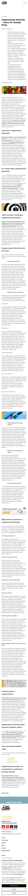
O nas (3, 837)
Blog (3, 845)
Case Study (5, 840)
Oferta (3, 855)
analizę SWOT (11, 757)
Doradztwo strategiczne (7, 858)
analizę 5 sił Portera (13, 761)
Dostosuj (14, 889)
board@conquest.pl (7, 816)
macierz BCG (11, 762)
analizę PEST (11, 759)
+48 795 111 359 (6, 819)
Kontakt (4, 848)
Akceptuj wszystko (14, 885)
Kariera (4, 843)
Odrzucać (14, 893)
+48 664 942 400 (7, 818)
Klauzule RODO (6, 850)
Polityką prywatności (19, 882)
